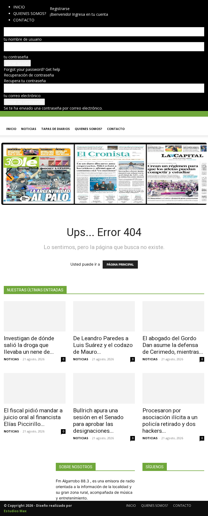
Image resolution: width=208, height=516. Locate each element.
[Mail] (59, 2)
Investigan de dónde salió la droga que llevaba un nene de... (29, 345)
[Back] (65, 2)
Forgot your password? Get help (32, 69)
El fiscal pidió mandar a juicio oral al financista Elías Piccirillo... (33, 417)
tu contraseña (16, 56)
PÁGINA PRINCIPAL (120, 264)
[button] (197, 123)
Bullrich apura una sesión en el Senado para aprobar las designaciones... (98, 420)
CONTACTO (116, 129)
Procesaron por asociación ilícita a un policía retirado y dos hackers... (169, 420)
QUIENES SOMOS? (29, 13)
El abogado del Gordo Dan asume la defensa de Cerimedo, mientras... (172, 345)
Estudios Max (15, 511)
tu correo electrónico (22, 95)
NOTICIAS (28, 129)
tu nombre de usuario (23, 39)
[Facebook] (56, 2)
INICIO (19, 6)
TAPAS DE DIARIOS (55, 129)
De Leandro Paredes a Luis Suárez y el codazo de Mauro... (103, 345)
